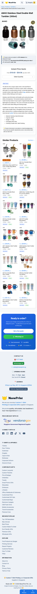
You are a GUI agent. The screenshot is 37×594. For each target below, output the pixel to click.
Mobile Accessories (8, 507)
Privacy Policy (6, 568)
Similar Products (10, 140)
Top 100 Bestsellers (8, 519)
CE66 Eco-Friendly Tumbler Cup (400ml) (25, 273)
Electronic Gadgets (8, 502)
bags (24, 92)
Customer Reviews (7, 549)
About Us (5, 561)
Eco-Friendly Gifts (7, 529)
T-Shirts (4, 446)
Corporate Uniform (7, 460)
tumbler (11, 113)
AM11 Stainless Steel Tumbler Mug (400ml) (10, 246)
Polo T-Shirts (6, 448)
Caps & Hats (6, 455)
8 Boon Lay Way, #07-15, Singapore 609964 (18, 385)
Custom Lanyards (7, 470)
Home (2, 6)
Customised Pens (7, 495)
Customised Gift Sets (8, 497)
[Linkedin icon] (11, 433)
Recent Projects (7, 546)
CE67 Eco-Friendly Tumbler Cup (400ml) (9, 219)
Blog (3, 566)
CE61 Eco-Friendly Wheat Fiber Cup (25, 162)
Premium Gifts (6, 531)
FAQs (3, 554)
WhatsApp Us (18, 336)
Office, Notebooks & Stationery (11, 492)
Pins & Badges (6, 475)
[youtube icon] (24, 433)
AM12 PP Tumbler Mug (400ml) (23, 219)
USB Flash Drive (7, 505)
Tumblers (13, 6)
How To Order (6, 551)
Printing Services (7, 544)
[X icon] (20, 433)
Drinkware (5, 487)
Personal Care (6, 512)
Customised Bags (7, 500)
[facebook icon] (3, 433)
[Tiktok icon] (16, 433)
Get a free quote (19, 331)
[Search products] (22, 2)
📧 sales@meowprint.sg (18, 367)
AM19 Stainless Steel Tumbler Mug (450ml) (10, 300)
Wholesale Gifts (7, 534)
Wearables (5, 485)
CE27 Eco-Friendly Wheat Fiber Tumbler (9, 273)
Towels (4, 480)
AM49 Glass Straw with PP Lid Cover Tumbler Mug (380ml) (10, 165)
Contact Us (5, 563)
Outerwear (5, 451)
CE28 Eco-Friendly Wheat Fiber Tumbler (25, 300)
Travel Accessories (7, 509)
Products (7, 6)
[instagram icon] (7, 433)
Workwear (5, 458)
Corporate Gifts (14, 405)
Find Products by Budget (9, 541)
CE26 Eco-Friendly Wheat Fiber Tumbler (9, 192)
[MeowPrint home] (10, 2)
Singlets (4, 453)
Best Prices (5, 524)
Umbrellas (5, 477)
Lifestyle (4, 490)
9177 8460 (19, 359)
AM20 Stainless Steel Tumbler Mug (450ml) (26, 246)
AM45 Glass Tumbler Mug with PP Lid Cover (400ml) (26, 192)
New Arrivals (6, 522)
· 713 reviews (26, 345)
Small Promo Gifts (7, 482)
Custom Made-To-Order (9, 527)
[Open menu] (2, 2)
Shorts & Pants (6, 463)
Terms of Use (6, 571)
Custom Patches (7, 473)
